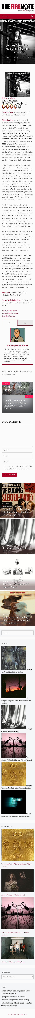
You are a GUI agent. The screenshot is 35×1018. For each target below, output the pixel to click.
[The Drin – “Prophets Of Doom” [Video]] (17, 589)
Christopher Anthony (17, 345)
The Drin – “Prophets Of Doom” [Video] (15, 1000)
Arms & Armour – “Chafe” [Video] (13, 895)
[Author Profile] (10, 323)
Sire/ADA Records (8, 316)
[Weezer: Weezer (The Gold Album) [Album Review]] (17, 860)
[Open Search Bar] (32, 16)
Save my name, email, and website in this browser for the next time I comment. (18, 467)
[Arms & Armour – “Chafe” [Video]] (17, 891)
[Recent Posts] (25, 323)
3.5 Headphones (10, 371)
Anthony (23, 371)
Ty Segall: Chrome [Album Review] (13, 996)
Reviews (18, 60)
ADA (18, 371)
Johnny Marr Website (9, 311)
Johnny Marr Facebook (10, 313)
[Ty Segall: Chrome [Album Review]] (17, 553)
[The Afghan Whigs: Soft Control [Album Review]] (17, 928)
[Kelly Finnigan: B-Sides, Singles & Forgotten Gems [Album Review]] (17, 625)
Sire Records (10, 374)
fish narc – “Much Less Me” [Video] (13, 962)
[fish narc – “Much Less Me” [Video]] (17, 957)
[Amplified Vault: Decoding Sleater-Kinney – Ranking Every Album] (17, 517)
